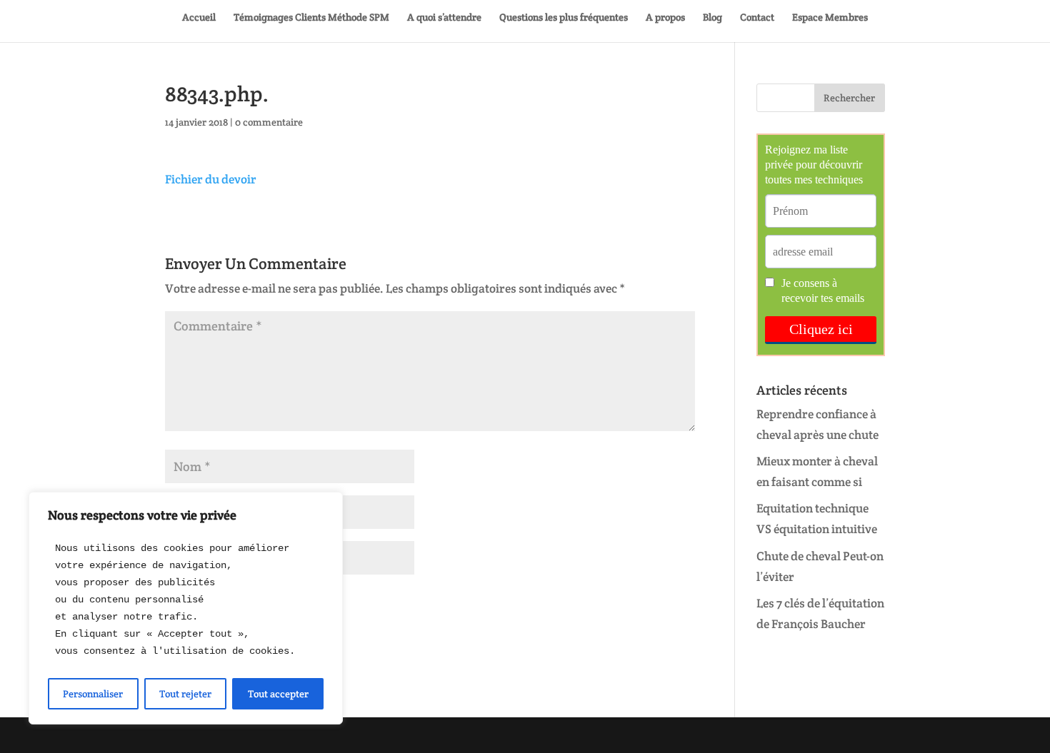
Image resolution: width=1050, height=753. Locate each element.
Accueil (199, 18)
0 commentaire (269, 122)
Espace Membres (830, 18)
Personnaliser (93, 693)
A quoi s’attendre (444, 18)
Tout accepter (278, 693)
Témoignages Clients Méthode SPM (311, 18)
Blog (712, 18)
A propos (665, 18)
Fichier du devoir (210, 179)
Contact (757, 18)
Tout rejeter (185, 693)
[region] (186, 608)
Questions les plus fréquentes (563, 18)
